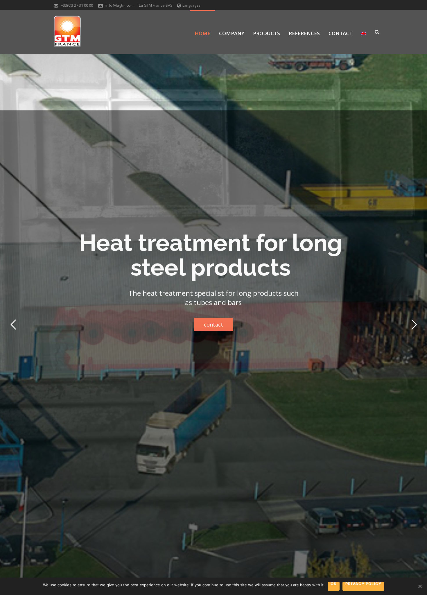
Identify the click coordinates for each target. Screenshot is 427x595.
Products (266, 33)
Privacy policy (363, 584)
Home (202, 33)
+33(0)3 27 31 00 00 (77, 5)
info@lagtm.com (119, 5)
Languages (191, 5)
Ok (334, 584)
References (304, 33)
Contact (340, 33)
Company (231, 33)
